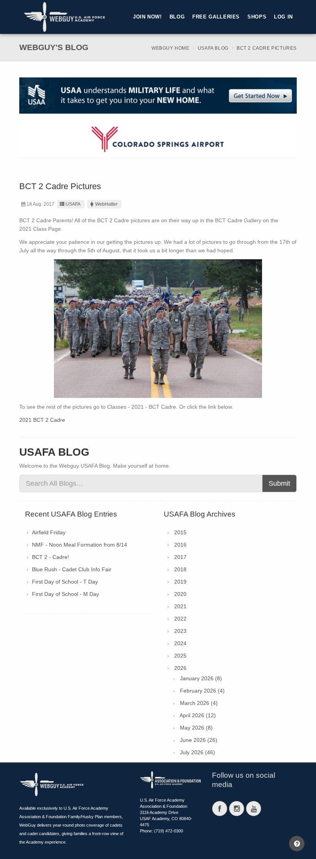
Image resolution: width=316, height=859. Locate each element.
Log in (283, 17)
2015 (180, 532)
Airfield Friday (49, 532)
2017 (180, 557)
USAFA (73, 204)
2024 (180, 643)
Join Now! (147, 17)
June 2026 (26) (198, 740)
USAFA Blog (213, 48)
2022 (180, 619)
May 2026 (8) (196, 728)
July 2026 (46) (197, 752)
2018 (180, 569)
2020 (180, 594)
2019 (180, 582)
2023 (180, 631)
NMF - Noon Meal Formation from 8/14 (79, 545)
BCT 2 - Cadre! (50, 557)
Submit (279, 483)
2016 (180, 545)
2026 (180, 668)
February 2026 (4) (202, 691)
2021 (180, 606)
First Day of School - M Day (65, 594)
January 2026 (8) (201, 678)
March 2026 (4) (199, 703)
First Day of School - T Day (65, 582)
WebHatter (106, 204)
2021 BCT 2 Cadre (42, 420)
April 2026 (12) (198, 715)
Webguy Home (170, 48)
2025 (180, 656)
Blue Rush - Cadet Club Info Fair (71, 569)
